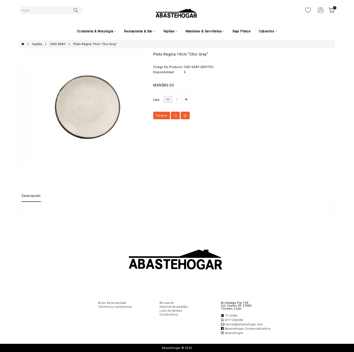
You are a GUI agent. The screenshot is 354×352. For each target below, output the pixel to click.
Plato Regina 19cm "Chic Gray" (95, 44)
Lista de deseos (171, 310)
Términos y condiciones (115, 306)
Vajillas (37, 44)
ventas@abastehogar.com (244, 324)
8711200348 (234, 320)
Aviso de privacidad (112, 302)
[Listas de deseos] (308, 10)
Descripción (31, 196)
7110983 (231, 315)
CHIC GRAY (58, 44)
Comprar (161, 115)
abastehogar (234, 333)
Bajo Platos (242, 31)
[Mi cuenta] (320, 10)
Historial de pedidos (174, 306)
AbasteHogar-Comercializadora (248, 328)
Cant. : (157, 99)
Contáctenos (169, 314)
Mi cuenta (167, 302)
